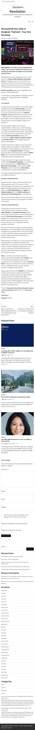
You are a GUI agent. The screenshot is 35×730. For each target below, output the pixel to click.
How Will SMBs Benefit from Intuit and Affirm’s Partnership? (16, 440)
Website (3, 507)
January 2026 (4, 610)
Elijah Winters (4, 581)
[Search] (32, 21)
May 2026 (3, 599)
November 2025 (5, 616)
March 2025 (4, 638)
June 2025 (3, 630)
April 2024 (3, 669)
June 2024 (3, 663)
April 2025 (3, 635)
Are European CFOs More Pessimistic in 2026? (12, 556)
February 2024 (4, 675)
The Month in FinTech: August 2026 (9, 559)
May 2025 (3, 632)
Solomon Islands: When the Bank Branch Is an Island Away (15, 566)
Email (3, 499)
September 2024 (5, 655)
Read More (4, 295)
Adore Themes (7, 728)
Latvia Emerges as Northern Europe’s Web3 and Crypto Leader (16, 708)
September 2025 (5, 621)
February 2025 (4, 641)
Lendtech (3, 687)
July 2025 (3, 627)
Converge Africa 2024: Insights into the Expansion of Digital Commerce (17, 352)
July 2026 (3, 593)
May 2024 (3, 666)
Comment (4, 469)
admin (2, 443)
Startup (3, 693)
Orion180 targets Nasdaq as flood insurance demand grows (15, 569)
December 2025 (5, 613)
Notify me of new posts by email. (11, 530)
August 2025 (4, 624)
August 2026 (4, 590)
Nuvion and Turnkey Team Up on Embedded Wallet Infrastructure (17, 696)
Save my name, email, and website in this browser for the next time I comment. (16, 516)
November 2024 (5, 649)
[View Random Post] (29, 21)
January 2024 (4, 678)
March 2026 (4, 604)
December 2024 (5, 647)
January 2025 (4, 644)
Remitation (17, 11)
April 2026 (3, 601)
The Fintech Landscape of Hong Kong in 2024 (15, 397)
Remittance (4, 690)
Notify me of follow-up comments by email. (14, 524)
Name (3, 491)
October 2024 (4, 652)
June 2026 (3, 596)
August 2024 (4, 658)
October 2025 (4, 618)
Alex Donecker (4, 576)
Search (3, 546)
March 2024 (4, 672)
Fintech (10, 298)
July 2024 (3, 661)
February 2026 (4, 607)
